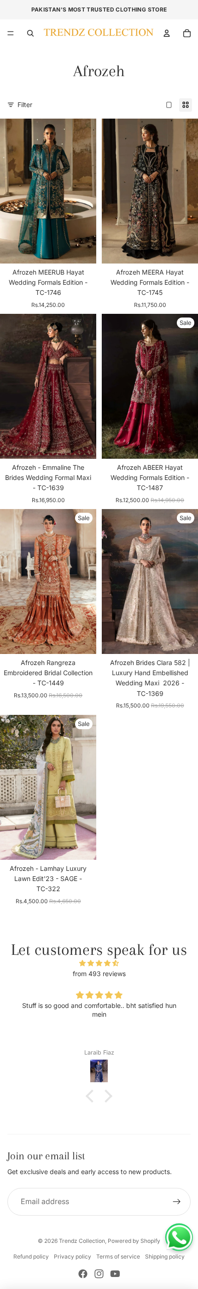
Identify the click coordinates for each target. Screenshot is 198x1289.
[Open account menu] (167, 33)
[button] (92, 1096)
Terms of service (118, 1256)
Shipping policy (165, 1256)
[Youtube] (115, 1273)
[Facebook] (82, 1273)
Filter (24, 104)
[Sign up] (176, 1201)
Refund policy (31, 1256)
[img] (99, 963)
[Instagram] (99, 1273)
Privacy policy (72, 1256)
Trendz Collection (82, 1240)
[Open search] (30, 33)
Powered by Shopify (134, 1240)
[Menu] (10, 33)
